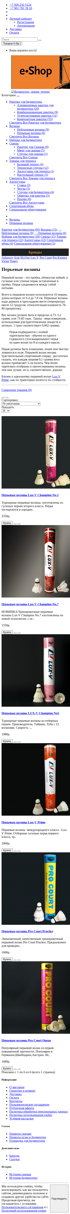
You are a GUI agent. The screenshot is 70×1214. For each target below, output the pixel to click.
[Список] (3, 397)
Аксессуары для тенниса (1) (35, 171)
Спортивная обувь (21, 206)
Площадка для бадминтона (27, 1140)
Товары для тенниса (22, 160)
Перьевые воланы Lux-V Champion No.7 (30, 604)
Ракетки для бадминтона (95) (21, 229)
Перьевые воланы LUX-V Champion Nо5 (30, 713)
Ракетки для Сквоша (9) (33, 147)
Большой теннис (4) (30, 164)
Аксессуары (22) (35, 240)
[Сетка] (7, 397)
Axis (17, 257)
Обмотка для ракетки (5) (33, 195)
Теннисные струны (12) (32, 167)
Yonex (14, 261)
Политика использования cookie (30, 1115)
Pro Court (46, 257)
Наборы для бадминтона (25, 140)
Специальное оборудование (27, 209)
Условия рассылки (21, 1118)
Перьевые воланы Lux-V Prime (24, 822)
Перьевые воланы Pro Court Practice (27, 931)
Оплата (14, 1097)
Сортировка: (10, 400)
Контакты (15, 1101)
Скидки (14, 1159)
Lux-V (35, 257)
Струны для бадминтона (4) (35, 192)
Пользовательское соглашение (29, 1104)
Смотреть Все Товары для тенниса (32, 178)
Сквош (13, 143)
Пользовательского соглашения (22, 1207)
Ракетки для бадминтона (25, 101)
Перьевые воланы (21, 223)
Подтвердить (59, 1198)
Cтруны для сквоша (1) (32, 154)
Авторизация (26, 25)
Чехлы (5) (23, 188)
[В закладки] (15, 524)
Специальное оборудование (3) (34, 243)
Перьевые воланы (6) (31, 133)
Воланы (14, 126)
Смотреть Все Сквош (23, 157)
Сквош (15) (48, 236)
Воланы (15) (49, 229)
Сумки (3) (23, 185)
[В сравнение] (19, 524)
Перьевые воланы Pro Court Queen (26, 1040)
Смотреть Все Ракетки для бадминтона (35, 122)
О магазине (16, 1087)
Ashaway (7, 257)
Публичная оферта (21, 1108)
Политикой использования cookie (24, 1210)
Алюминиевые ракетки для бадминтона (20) (35, 107)
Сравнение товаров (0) (17, 390)
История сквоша (20, 1174)
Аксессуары (17, 181)
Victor (5, 261)
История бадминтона (23, 1177)
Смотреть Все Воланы (24, 136)
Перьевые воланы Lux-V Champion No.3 (30, 495)
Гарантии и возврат (22, 1090)
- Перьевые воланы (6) (50, 233)
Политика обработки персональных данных (38, 1111)
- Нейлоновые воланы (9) (31, 231)
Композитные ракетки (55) (34, 119)
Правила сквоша (20, 1133)
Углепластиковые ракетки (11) (37, 115)
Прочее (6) (24, 199)
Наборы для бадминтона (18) (21, 236)
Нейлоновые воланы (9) (33, 129)
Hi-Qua (25, 257)
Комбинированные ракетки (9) (37, 112)
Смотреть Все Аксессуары (26, 202)
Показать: (8, 407)
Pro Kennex (59, 257)
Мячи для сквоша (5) (31, 150)
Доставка (15, 1094)
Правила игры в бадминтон (27, 1137)
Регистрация (25, 22)
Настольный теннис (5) (32, 174)
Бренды (14, 1155)
